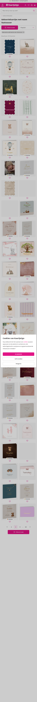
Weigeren (18, 363)
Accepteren (18, 354)
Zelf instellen (18, 359)
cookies (25, 342)
